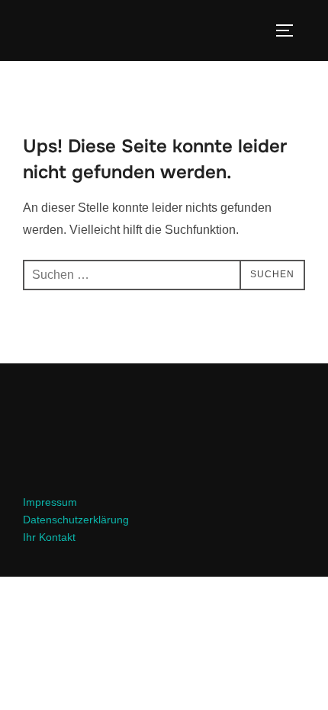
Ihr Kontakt (49, 537)
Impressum (50, 502)
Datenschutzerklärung (76, 519)
